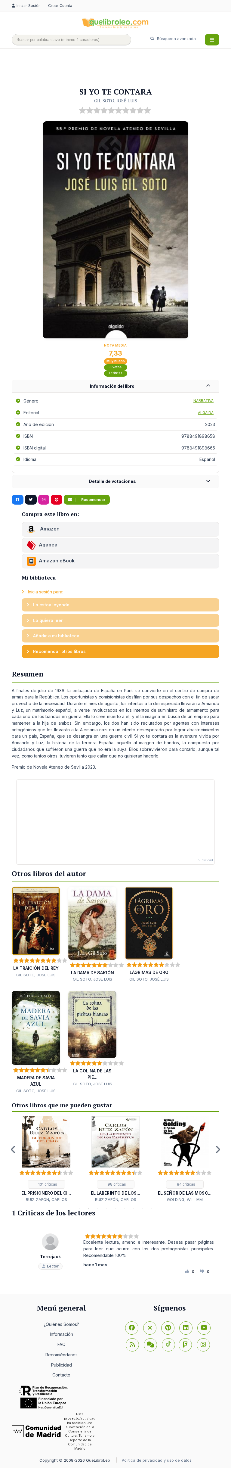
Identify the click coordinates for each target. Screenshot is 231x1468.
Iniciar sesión (29, 5)
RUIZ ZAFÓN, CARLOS (46, 1199)
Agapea (48, 545)
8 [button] (143, 1208)
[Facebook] (131, 1328)
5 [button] (115, 1208)
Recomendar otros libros (59, 651)
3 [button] (97, 1208)
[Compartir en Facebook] (17, 500)
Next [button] (218, 1149)
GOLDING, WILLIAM (185, 1199)
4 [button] (106, 1208)
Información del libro (112, 386)
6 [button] (125, 1208)
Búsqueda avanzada (176, 38)
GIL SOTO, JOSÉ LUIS (115, 101)
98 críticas (116, 1184)
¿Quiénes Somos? (61, 1324)
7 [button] (134, 1208)
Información (61, 1334)
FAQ (61, 1344)
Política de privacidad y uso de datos (157, 1460)
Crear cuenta (60, 5)
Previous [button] (13, 1149)
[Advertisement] (121, 68)
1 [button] (79, 1208)
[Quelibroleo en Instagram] (43, 500)
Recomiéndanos (61, 1354)
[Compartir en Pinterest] (56, 500)
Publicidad (61, 1364)
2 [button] (88, 1208)
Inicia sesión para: (45, 591)
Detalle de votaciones (112, 481)
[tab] (115, 386)
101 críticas (47, 1184)
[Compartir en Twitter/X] (31, 500)
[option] (46, 1159)
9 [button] (152, 1208)
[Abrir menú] (212, 39)
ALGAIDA (206, 412)
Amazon (49, 529)
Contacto (61, 1374)
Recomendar (92, 499)
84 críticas (185, 1184)
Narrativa (203, 400)
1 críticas (115, 373)
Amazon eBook (57, 561)
